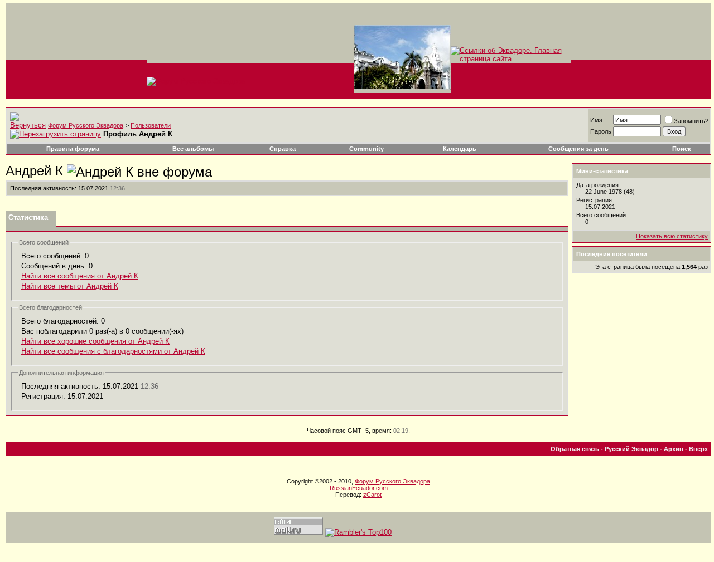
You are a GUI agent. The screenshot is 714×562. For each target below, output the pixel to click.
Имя (596, 119)
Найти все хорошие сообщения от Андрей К (95, 341)
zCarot (372, 494)
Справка (282, 148)
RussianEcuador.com (359, 488)
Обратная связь (575, 449)
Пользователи (151, 125)
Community (366, 148)
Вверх (698, 449)
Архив (673, 449)
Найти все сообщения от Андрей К (79, 276)
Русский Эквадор (631, 449)
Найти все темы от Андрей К (69, 286)
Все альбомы (193, 148)
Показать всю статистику (672, 236)
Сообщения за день (578, 148)
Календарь (459, 148)
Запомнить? (691, 121)
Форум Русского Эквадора (85, 125)
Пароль (600, 131)
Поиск (681, 148)
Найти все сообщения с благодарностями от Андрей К (113, 351)
